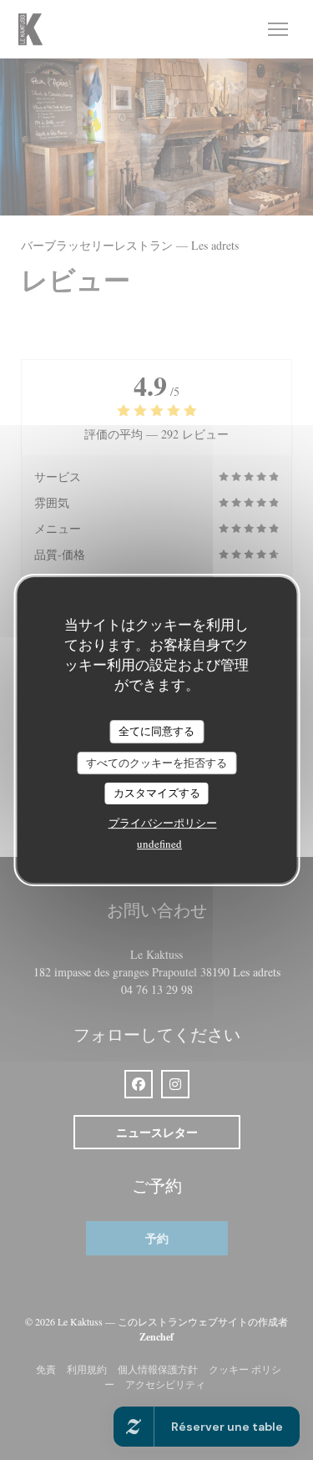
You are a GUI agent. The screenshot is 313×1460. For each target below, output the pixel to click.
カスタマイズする (157, 792)
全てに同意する (156, 730)
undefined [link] (159, 843)
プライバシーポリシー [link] (163, 822)
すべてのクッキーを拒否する (156, 762)
